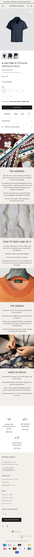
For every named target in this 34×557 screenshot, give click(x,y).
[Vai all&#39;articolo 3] (15, 56)
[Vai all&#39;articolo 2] (10, 56)
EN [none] (22, 536)
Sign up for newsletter (11, 520)
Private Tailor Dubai (7, 495)
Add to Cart (17, 107)
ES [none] (25, 536)
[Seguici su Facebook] (3, 526)
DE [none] (30, 536)
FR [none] (27, 536)
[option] (19, 536)
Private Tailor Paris (7, 503)
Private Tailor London (7, 497)
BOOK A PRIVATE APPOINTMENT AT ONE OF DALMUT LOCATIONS (17, 1)
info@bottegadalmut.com (8, 470)
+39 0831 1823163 (8, 468)
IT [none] (19, 536)
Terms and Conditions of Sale (10, 479)
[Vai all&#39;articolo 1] (4, 56)
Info (20, 72)
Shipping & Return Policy (8, 485)
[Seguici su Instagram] (7, 526)
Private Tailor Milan (7, 500)
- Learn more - (9, 431)
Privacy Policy (5, 482)
